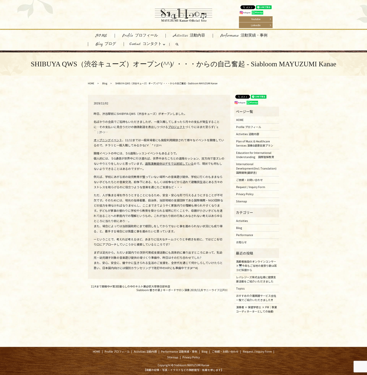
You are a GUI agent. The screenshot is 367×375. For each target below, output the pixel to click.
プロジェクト (176, 127)
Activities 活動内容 (189, 35)
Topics (240, 288)
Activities (242, 221)
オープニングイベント (108, 140)
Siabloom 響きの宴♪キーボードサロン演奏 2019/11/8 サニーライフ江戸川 (181, 290)
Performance (244, 235)
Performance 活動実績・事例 (243, 35)
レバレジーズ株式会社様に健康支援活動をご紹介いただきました (256, 279)
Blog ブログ (106, 44)
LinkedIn (256, 25)
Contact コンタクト (145, 44)
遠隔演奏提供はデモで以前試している (169, 164)
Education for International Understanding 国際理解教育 (255, 155)
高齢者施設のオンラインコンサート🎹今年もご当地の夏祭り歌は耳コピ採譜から (256, 266)
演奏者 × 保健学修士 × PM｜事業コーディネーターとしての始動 (256, 309)
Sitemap (241, 201)
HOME (101, 35)
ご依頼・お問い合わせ (249, 180)
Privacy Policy (244, 194)
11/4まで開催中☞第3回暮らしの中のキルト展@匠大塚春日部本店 (130, 286)
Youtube (256, 19)
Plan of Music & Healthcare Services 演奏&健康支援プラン (254, 143)
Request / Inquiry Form (250, 187)
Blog (104, 83)
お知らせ (241, 242)
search (181, 45)
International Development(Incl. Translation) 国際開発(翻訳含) (256, 168)
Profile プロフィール (140, 35)
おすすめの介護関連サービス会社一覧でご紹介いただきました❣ (256, 298)
